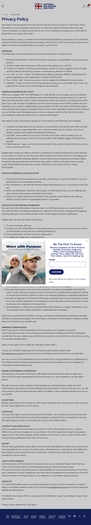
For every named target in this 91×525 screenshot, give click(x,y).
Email (52, 260)
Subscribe (56, 272)
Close (86, 241)
